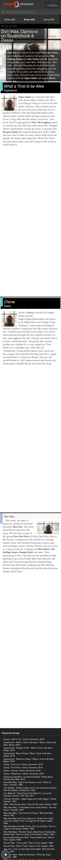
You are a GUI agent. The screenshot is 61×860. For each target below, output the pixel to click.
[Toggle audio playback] (5, 854)
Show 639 (29, 19)
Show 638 (10, 19)
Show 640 (49, 19)
